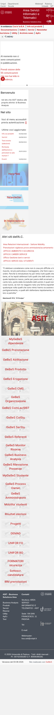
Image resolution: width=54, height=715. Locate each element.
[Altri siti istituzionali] (47, 15)
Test (4, 619)
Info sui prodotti (34, 26)
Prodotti (6, 605)
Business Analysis (10, 603)
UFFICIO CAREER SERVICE (15, 254)
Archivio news (26, 33)
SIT (51, 6)
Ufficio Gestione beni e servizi (16, 257)
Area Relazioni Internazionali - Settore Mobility (24, 244)
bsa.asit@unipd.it (29, 638)
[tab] (27, 85)
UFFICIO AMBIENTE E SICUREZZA (18, 251)
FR (53, 16)
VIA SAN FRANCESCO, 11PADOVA (29, 616)
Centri (3, 6)
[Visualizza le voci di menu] (2, 36)
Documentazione (9, 30)
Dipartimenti (13, 4)
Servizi (31, 30)
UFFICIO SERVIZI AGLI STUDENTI (18, 261)
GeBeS (22, 30)
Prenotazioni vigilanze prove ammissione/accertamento (28, 247)
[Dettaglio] (3, 79)
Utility (14, 33)
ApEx (38, 33)
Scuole (11, 6)
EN (52, 10)
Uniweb (45, 6)
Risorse (6, 611)
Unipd (3, 4)
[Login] (47, 21)
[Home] (47, 9)
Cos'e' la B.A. (19, 26)
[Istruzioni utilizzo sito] (50, 9)
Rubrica (48, 4)
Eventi (4, 159)
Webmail (39, 4)
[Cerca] (50, 15)
